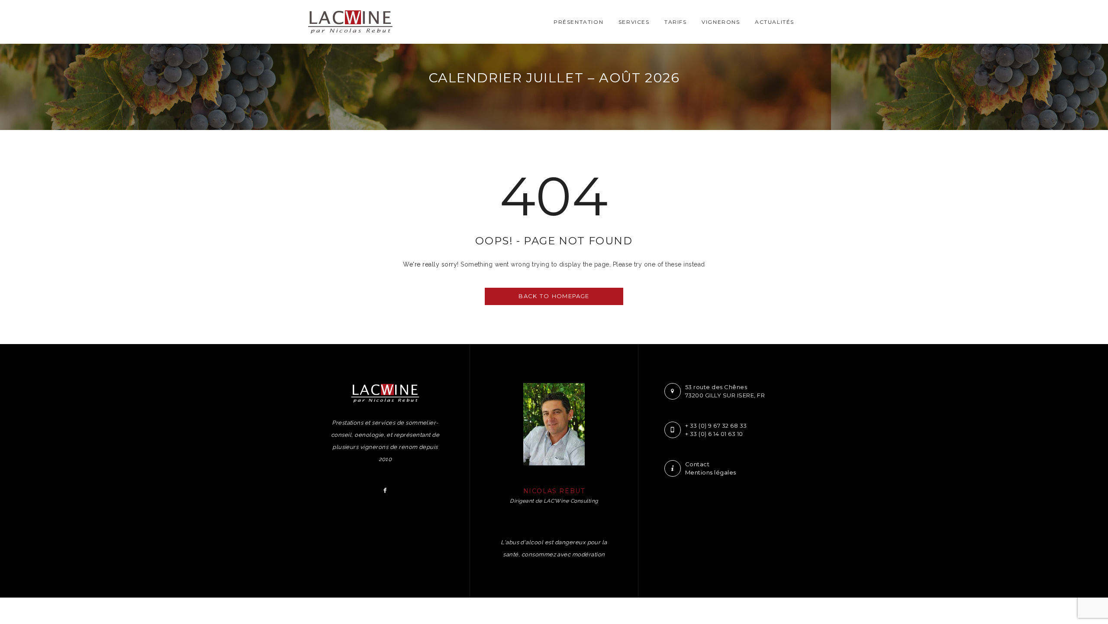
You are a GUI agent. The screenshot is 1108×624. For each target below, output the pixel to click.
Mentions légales (710, 472)
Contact (697, 464)
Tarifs (675, 22)
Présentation (578, 22)
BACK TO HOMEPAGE (554, 295)
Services (634, 22)
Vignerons (721, 22)
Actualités (774, 22)
